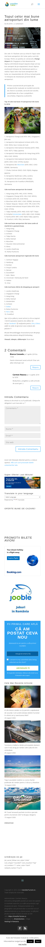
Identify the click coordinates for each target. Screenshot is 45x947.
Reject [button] (38, 941)
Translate (20, 500)
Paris (8, 312)
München (20, 165)
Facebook (12, 323)
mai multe (22, 944)
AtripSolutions (19, 919)
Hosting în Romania (11, 921)
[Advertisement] (20, 838)
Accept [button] (30, 941)
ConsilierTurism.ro (28, 890)
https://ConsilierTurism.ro (17, 916)
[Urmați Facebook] (20, 928)
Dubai (8, 306)
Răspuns (35, 367)
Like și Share (35, 323)
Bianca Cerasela (17, 354)
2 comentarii (18, 24)
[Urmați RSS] (25, 928)
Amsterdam (17, 214)
